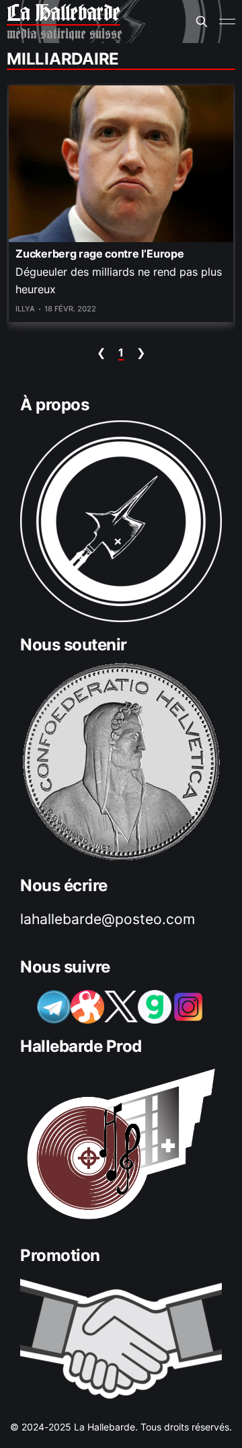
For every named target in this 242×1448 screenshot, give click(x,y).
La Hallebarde (63, 13)
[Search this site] (202, 21)
